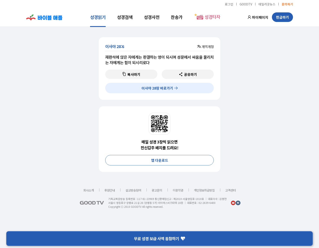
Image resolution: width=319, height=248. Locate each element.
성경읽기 (98, 17)
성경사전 (152, 17)
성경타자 (212, 17)
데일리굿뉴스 (266, 4)
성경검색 (125, 17)
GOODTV (246, 4)
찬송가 (177, 17)
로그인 (229, 4)
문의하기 (287, 4)
